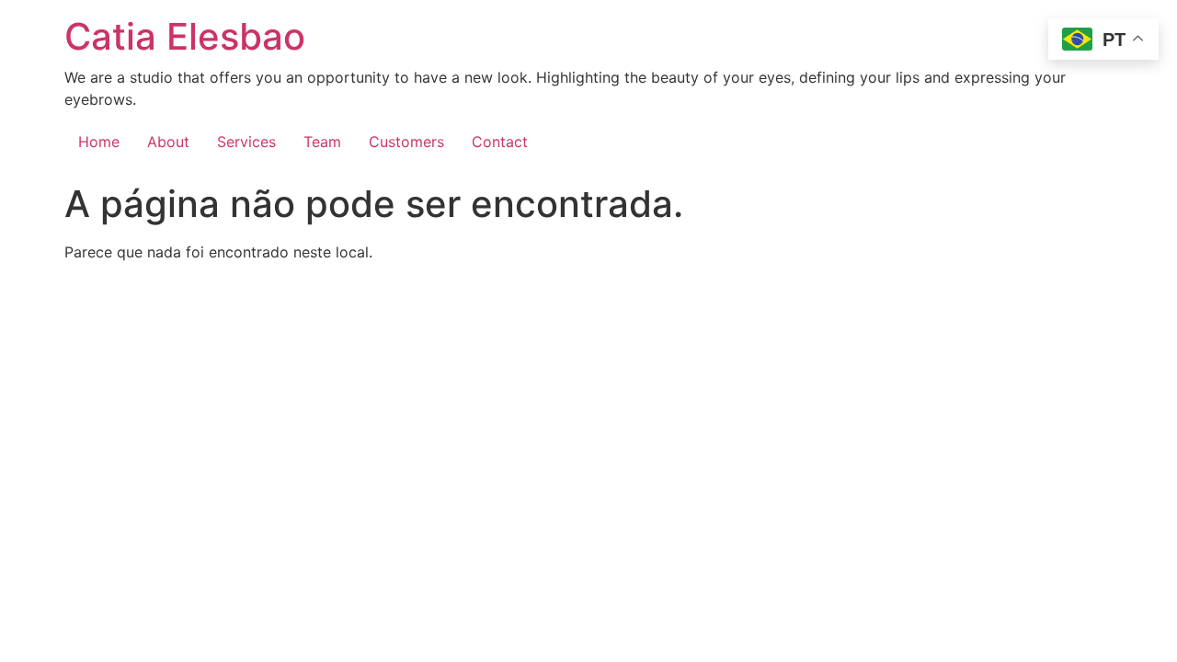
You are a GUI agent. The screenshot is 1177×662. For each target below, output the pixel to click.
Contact (500, 141)
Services (246, 141)
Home (99, 141)
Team (322, 141)
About (168, 141)
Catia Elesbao (184, 36)
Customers (406, 141)
